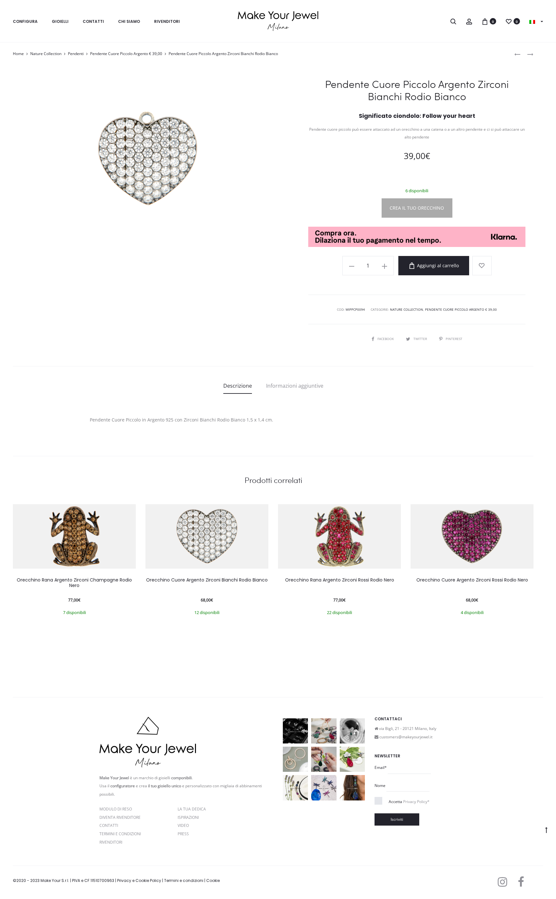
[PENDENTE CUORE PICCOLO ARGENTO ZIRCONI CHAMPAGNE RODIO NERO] (527, 54)
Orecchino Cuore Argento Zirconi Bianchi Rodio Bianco (207, 580)
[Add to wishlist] (482, 265)
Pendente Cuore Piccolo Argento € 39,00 (126, 53)
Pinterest (454, 338)
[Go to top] (546, 830)
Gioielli (60, 21)
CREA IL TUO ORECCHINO (417, 208)
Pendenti (76, 53)
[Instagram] (502, 881)
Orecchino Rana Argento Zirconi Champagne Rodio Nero (74, 583)
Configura (25, 21)
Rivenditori (167, 21)
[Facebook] (521, 881)
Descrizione (237, 385)
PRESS (183, 834)
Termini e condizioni (183, 880)
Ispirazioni (188, 817)
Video (183, 825)
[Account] (469, 21)
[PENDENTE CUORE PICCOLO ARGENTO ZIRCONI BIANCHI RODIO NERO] (517, 54)
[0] (485, 21)
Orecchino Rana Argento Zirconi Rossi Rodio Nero (339, 580)
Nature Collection (45, 53)
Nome (380, 785)
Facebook (386, 338)
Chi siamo (129, 21)
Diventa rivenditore (120, 817)
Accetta (409, 801)
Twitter (420, 338)
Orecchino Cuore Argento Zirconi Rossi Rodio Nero (472, 580)
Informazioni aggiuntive (294, 385)
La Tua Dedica (192, 809)
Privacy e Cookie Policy (139, 880)
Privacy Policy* (416, 801)
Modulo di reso (115, 809)
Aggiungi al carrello (437, 265)
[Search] (453, 21)
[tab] (237, 386)
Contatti (93, 21)
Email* (381, 767)
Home (18, 53)
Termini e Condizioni (120, 834)
